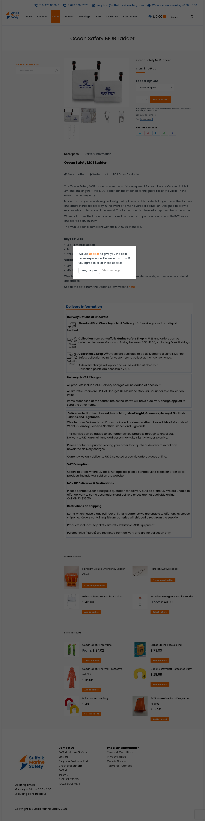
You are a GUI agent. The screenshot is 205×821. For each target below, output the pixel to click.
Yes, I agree (89, 270)
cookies (94, 254)
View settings (111, 270)
